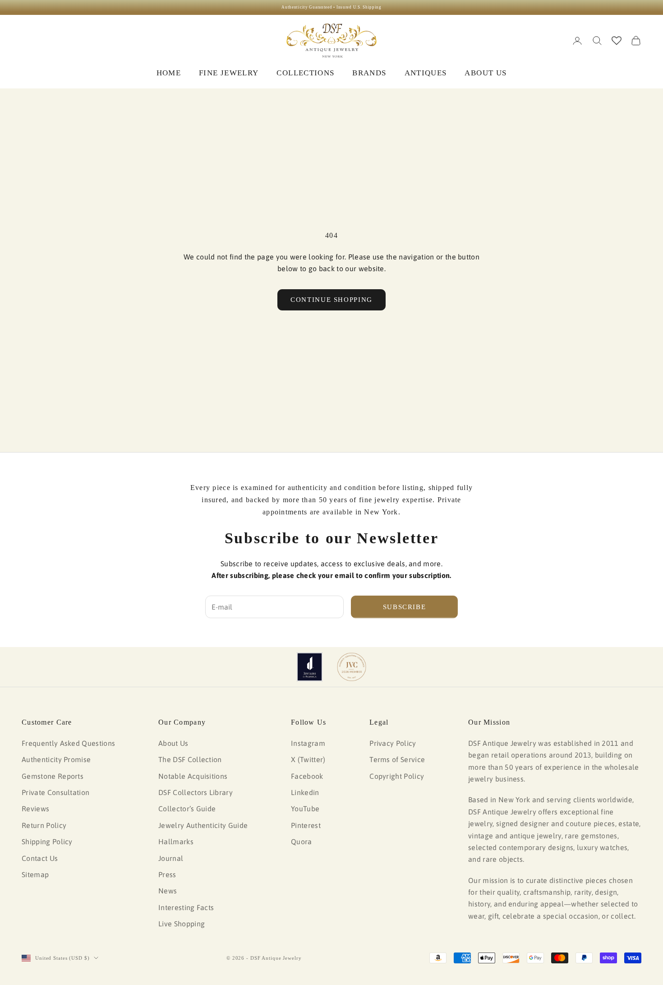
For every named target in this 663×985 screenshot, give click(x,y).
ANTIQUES (426, 73)
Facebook (307, 776)
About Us (173, 743)
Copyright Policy (396, 776)
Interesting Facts (186, 907)
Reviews (35, 809)
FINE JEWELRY (228, 73)
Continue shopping (331, 299)
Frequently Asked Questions (68, 743)
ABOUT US (485, 73)
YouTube (305, 809)
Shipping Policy (47, 841)
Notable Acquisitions (192, 776)
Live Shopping (181, 924)
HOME (169, 73)
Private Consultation (55, 792)
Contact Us (40, 858)
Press (167, 874)
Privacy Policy (392, 743)
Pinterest (306, 825)
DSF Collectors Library (195, 792)
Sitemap (35, 874)
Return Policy (44, 825)
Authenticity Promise (56, 759)
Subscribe (404, 606)
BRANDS (369, 73)
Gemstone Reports (52, 776)
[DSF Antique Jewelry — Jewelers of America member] (309, 666)
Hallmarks (175, 841)
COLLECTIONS (305, 73)
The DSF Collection (190, 759)
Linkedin (305, 792)
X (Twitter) (308, 759)
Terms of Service (397, 759)
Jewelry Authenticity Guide (203, 825)
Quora (301, 841)
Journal (170, 858)
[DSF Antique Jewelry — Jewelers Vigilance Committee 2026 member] (351, 666)
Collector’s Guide (187, 809)
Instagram (308, 743)
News (167, 891)
